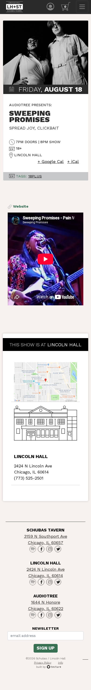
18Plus (35, 176)
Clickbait (48, 128)
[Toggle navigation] (82, 7)
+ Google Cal (51, 161)
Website (20, 206)
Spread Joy (22, 128)
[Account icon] (50, 6)
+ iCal (73, 161)
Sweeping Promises (29, 116)
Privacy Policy (42, 662)
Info (60, 662)
